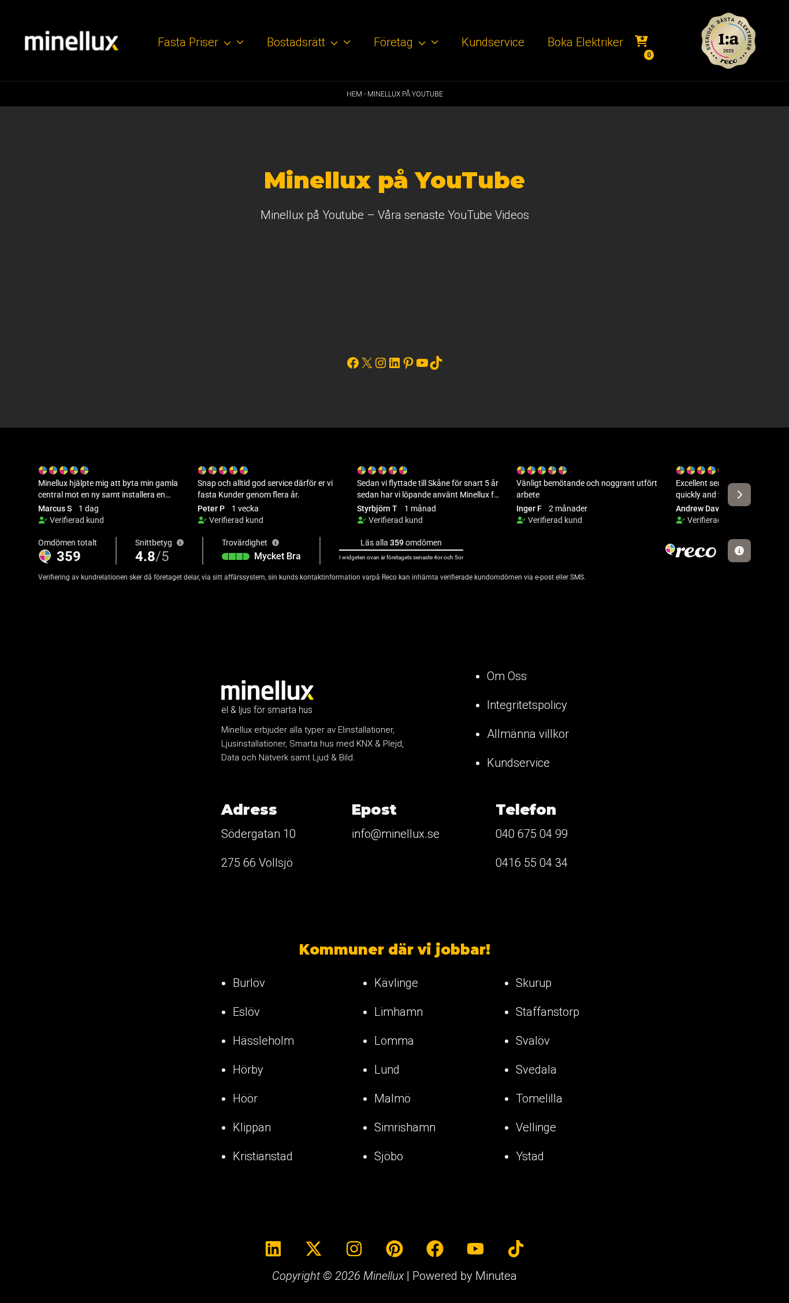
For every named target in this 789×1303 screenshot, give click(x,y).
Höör (245, 1098)
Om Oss (507, 676)
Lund (387, 1069)
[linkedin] (273, 1248)
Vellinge (536, 1127)
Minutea (496, 1276)
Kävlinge (396, 983)
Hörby (248, 1069)
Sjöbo (388, 1156)
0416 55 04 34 (532, 863)
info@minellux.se (396, 834)
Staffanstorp (547, 1012)
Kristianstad (263, 1156)
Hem (354, 94)
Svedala (536, 1069)
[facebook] (435, 1248)
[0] (641, 42)
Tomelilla (539, 1098)
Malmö (392, 1098)
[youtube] (475, 1248)
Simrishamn (405, 1127)
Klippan (252, 1127)
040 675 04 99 (532, 834)
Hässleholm (263, 1041)
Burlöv (249, 983)
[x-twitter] (313, 1248)
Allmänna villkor (528, 734)
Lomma (394, 1041)
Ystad (530, 1156)
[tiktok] (516, 1248)
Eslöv (246, 1012)
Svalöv (533, 1041)
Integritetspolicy (527, 705)
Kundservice (518, 763)
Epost (374, 809)
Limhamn (398, 1012)
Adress (249, 809)
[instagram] (354, 1248)
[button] (224, 42)
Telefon (526, 809)
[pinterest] (394, 1248)
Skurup (534, 983)
